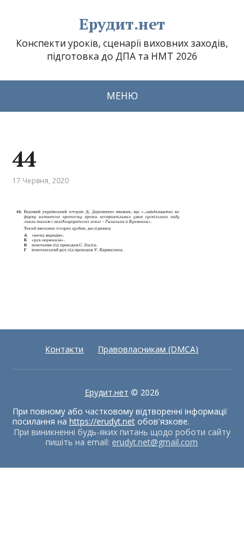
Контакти (64, 349)
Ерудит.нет (122, 24)
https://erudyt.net (102, 421)
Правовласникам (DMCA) (148, 349)
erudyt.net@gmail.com (155, 442)
